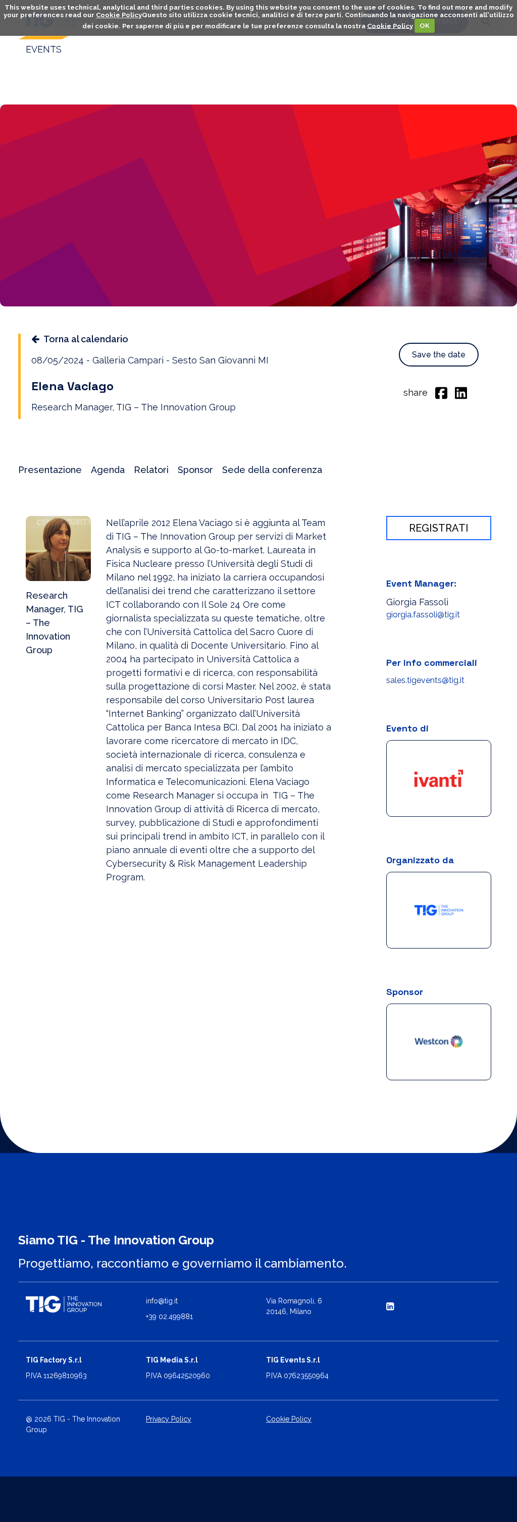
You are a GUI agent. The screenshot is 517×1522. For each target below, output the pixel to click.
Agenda (108, 469)
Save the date (439, 354)
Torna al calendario (85, 339)
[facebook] (441, 392)
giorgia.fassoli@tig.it (423, 614)
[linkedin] (461, 392)
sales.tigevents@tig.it (425, 680)
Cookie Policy (119, 15)
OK (425, 25)
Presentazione (50, 469)
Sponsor (195, 469)
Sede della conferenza (272, 469)
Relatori (151, 469)
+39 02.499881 (169, 1317)
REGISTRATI (439, 528)
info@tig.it (162, 1301)
